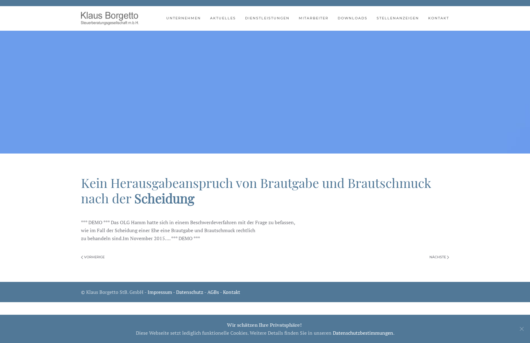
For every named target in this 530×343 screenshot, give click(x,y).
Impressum (160, 292)
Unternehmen (183, 18)
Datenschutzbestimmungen (363, 332)
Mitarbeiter (313, 18)
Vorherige (94, 257)
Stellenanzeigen (398, 18)
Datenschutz (189, 292)
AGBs (213, 292)
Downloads (352, 18)
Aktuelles (223, 18)
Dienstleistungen (267, 18)
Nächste (438, 257)
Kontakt (438, 18)
